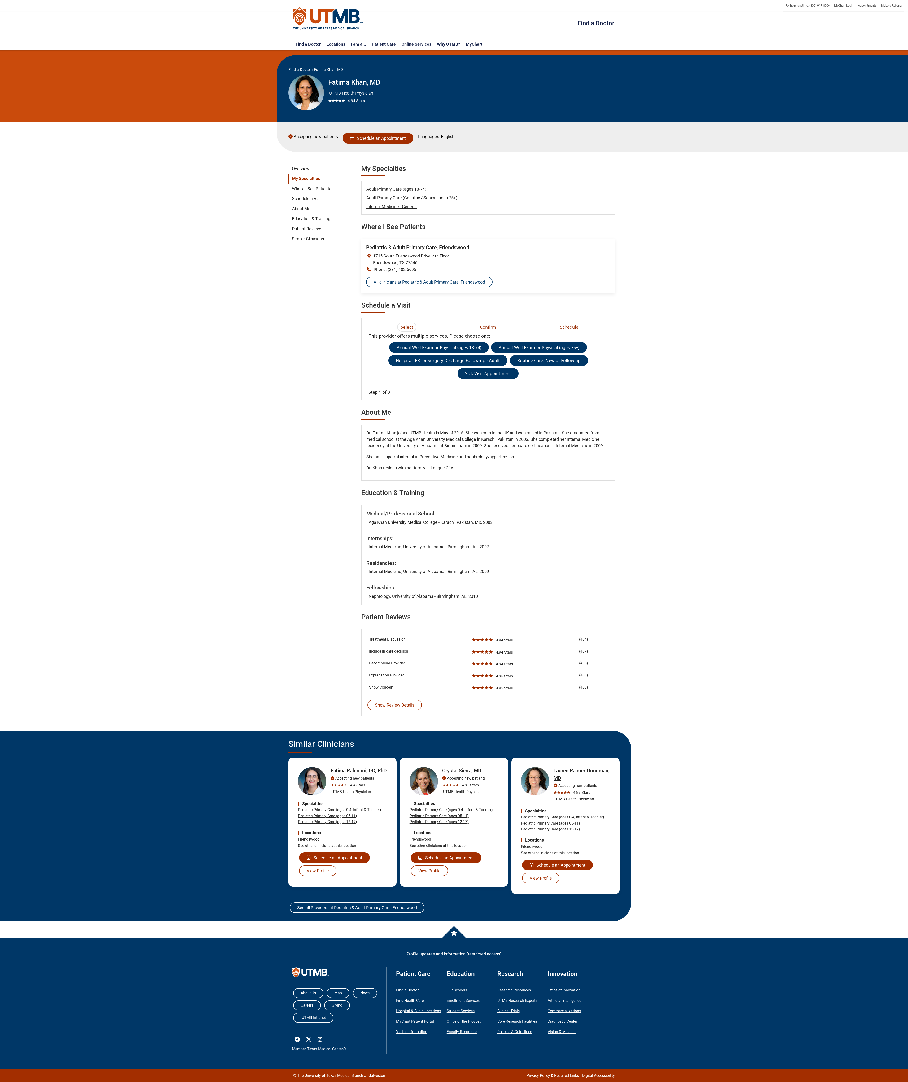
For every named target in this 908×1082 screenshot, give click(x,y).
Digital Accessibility (598, 1075)
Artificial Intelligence (564, 1000)
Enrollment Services (463, 1000)
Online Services (416, 44)
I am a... (358, 44)
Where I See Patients (311, 188)
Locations (336, 44)
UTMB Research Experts (517, 1000)
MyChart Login (843, 5)
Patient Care (384, 44)
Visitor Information (411, 1032)
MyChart (474, 44)
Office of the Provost (464, 1021)
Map (338, 993)
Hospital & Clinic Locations (418, 1011)
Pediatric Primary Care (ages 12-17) (327, 822)
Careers (307, 1005)
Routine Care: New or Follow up (549, 360)
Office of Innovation (564, 990)
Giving (337, 1005)
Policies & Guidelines (514, 1032)
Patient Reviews (307, 229)
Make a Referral (891, 5)
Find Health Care (410, 1000)
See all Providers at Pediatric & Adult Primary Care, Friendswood (357, 907)
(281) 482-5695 (402, 269)
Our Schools (457, 990)
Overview (301, 168)
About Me (301, 208)
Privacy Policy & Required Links (553, 1075)
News (365, 993)
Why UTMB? (448, 44)
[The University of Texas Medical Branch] (328, 19)
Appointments (867, 5)
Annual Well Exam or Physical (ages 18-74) (439, 347)
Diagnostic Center (562, 1021)
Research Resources (514, 990)
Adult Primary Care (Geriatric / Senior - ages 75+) (411, 197)
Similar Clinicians (308, 238)
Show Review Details (394, 704)
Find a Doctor (596, 23)
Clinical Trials (508, 1011)
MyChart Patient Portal (415, 1021)
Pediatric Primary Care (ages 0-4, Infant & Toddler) (339, 809)
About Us (308, 993)
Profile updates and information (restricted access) (454, 953)
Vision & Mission (562, 1032)
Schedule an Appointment (380, 138)
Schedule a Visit (307, 198)
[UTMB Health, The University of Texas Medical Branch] (310, 973)
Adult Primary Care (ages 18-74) (396, 189)
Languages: (429, 136)
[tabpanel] (488, 364)
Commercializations (564, 1011)
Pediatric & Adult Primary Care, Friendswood (417, 247)
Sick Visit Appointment (488, 373)
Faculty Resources (462, 1032)
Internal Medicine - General (391, 206)
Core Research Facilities (517, 1021)
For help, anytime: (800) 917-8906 (807, 5)
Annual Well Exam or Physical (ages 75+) (539, 347)
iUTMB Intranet (313, 1017)
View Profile (318, 870)
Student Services (461, 1011)
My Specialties (306, 178)
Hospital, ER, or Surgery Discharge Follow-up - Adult (448, 360)
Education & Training (311, 218)
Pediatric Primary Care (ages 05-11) (327, 816)
